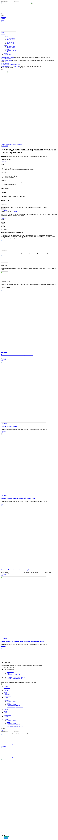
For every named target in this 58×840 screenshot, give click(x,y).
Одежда (12, 57)
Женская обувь (10, 42)
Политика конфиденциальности (15, 707)
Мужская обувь (10, 43)
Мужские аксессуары (12, 51)
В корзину (3, 208)
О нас (8, 703)
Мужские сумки (11, 47)
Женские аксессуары (12, 50)
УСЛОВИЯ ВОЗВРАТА (13, 680)
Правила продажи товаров (13, 705)
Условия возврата (11, 704)
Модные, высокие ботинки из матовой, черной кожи (18, 498)
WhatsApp (6, 836)
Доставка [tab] (3, 219)
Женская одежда (11, 38)
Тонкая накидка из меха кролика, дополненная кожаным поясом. (22, 641)
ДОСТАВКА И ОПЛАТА (13, 674)
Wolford (15, 211)
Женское (7, 57)
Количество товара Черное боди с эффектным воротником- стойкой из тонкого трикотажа (24, 207)
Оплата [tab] (2, 221)
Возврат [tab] (3, 222)
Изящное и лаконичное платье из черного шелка (17, 355)
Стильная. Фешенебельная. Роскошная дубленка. (17, 570)
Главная (3, 57)
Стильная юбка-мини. (6, 60)
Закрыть (3, 730)
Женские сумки (11, 46)
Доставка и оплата (11, 701)
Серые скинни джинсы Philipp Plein (10, 66)
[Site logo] (16, 12)
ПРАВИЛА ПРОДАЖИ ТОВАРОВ (16, 678)
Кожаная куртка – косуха (9, 426)
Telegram (6, 838)
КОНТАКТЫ (10, 672)
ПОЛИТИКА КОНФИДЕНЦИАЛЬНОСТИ (18, 677)
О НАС (8, 673)
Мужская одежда (11, 39)
